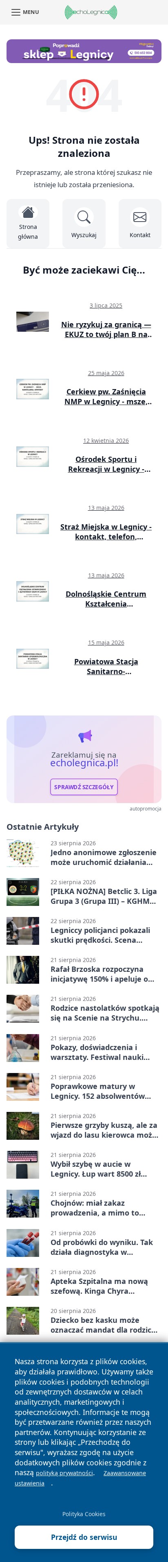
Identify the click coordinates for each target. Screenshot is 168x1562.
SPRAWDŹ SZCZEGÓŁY (83, 787)
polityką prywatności (64, 1473)
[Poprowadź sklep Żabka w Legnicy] (84, 51)
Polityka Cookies (84, 1514)
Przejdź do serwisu (84, 1537)
